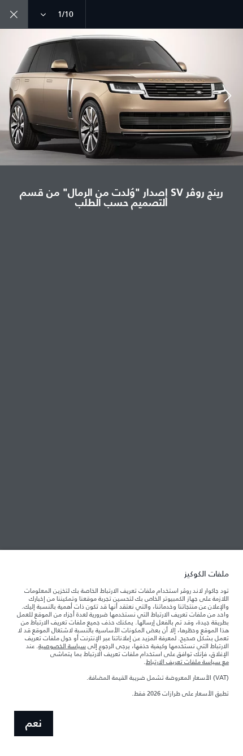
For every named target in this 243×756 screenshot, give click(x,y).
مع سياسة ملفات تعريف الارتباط (187, 662)
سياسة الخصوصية (62, 646)
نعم (33, 724)
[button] (227, 97)
